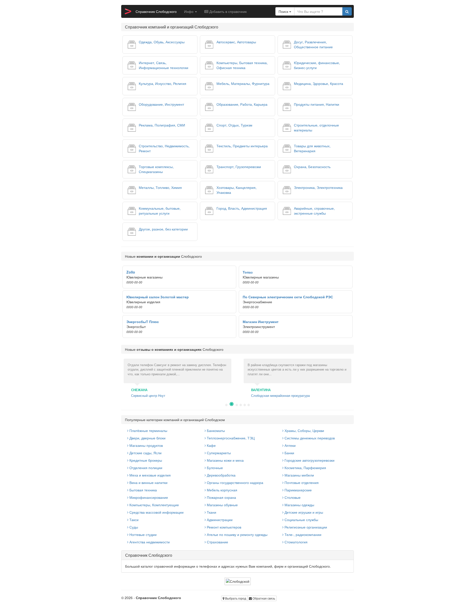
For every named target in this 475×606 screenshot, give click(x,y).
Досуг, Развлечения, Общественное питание (313, 44)
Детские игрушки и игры (303, 512)
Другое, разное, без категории (163, 229)
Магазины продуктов (145, 445)
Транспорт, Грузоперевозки (238, 166)
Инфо (189, 11)
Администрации (219, 519)
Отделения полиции (145, 467)
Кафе (211, 445)
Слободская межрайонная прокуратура (280, 395)
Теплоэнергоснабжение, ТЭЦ (230, 437)
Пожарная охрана (221, 497)
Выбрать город (235, 598)
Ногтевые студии (142, 534)
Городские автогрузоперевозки (309, 460)
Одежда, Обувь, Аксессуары (162, 41)
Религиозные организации (305, 527)
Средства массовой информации (156, 512)
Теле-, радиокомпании (302, 534)
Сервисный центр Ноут (148, 395)
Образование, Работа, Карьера (241, 104)
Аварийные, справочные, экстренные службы (314, 211)
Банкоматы (215, 430)
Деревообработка (221, 475)
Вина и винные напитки (147, 482)
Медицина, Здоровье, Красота (318, 83)
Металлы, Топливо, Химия (160, 187)
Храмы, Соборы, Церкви (304, 430)
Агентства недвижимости (149, 541)
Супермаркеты (218, 452)
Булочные (214, 467)
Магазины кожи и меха (225, 460)
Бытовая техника (142, 489)
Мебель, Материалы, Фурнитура (242, 83)
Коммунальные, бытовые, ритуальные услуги (160, 211)
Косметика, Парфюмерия (305, 467)
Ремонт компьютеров (223, 527)
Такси (133, 519)
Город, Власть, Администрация (241, 208)
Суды (133, 527)
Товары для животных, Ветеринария (312, 148)
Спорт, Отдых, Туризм (234, 125)
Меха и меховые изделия (149, 475)
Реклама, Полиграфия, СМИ (162, 125)
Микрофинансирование (148, 497)
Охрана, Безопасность (312, 166)
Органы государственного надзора (234, 482)
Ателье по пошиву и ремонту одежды (236, 534)
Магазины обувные (222, 504)
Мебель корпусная (221, 489)
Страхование (217, 541)
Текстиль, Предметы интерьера (242, 145)
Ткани (211, 512)
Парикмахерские (298, 489)
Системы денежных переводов (309, 437)
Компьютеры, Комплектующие (153, 504)
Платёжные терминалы (147, 430)
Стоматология (296, 541)
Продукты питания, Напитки (316, 104)
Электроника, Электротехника (318, 187)
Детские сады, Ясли (145, 452)
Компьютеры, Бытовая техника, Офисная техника (242, 65)
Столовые (292, 497)
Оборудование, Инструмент (161, 104)
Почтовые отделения (301, 482)
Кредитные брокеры (145, 460)
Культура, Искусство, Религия (162, 83)
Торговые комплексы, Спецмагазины (156, 169)
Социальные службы (301, 519)
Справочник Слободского (156, 11)
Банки (289, 452)
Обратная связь (263, 598)
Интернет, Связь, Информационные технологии (163, 65)
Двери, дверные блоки (147, 437)
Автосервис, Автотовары (236, 41)
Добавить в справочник (227, 11)
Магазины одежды (299, 504)
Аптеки (290, 445)
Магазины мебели (299, 475)
